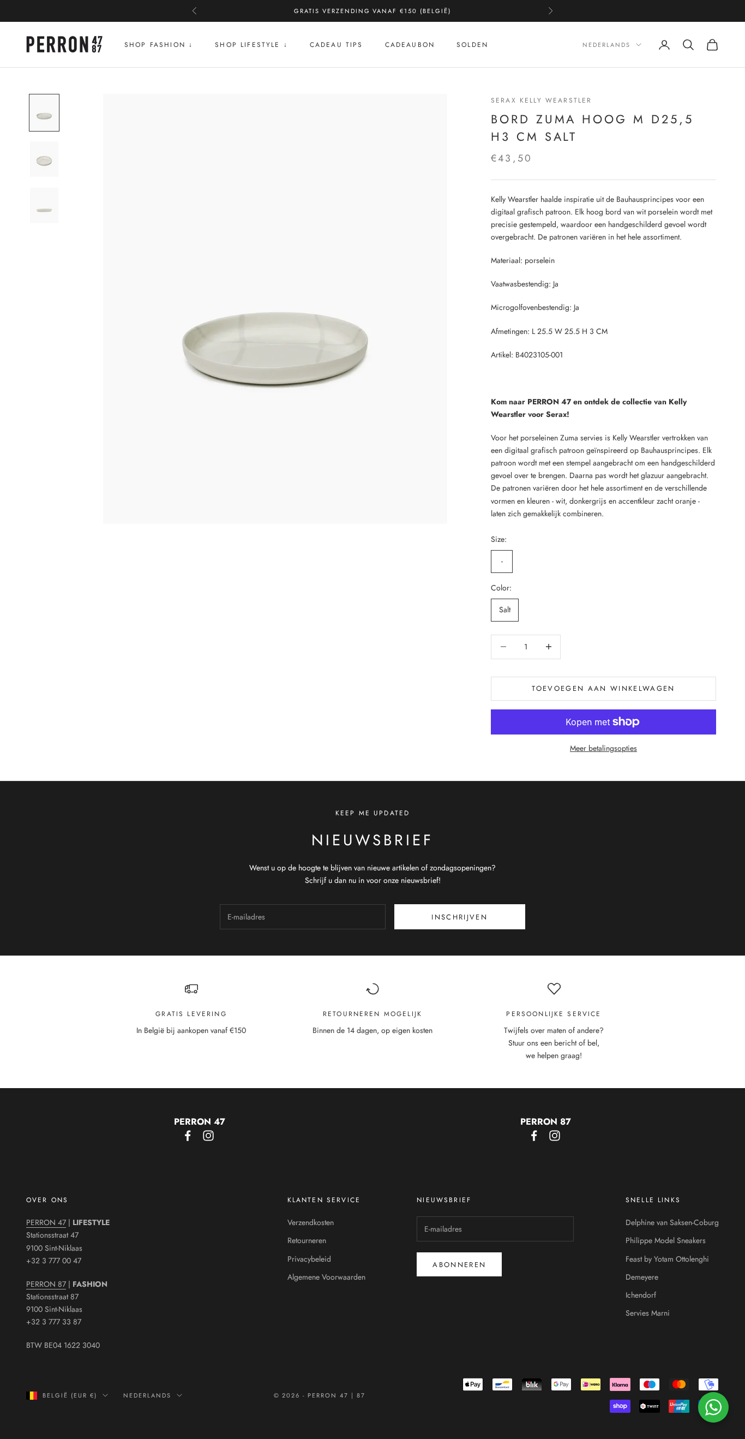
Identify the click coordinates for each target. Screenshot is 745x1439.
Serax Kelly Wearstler (541, 100)
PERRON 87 (46, 1284)
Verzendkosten (310, 1222)
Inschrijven (459, 917)
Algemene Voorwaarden (326, 1276)
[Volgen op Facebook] (187, 1135)
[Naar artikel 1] (44, 113)
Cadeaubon (410, 45)
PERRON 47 (46, 1222)
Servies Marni (648, 1312)
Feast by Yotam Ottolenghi (667, 1258)
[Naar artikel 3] (44, 205)
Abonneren (459, 1264)
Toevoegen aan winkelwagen (603, 688)
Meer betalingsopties (603, 748)
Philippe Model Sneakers (666, 1240)
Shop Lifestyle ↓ (251, 45)
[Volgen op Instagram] (208, 1135)
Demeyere (642, 1276)
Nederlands (606, 44)
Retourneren (306, 1240)
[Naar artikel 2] (44, 159)
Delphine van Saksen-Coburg (672, 1222)
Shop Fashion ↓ (158, 45)
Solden (472, 45)
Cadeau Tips (336, 45)
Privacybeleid (309, 1258)
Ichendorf (641, 1294)
